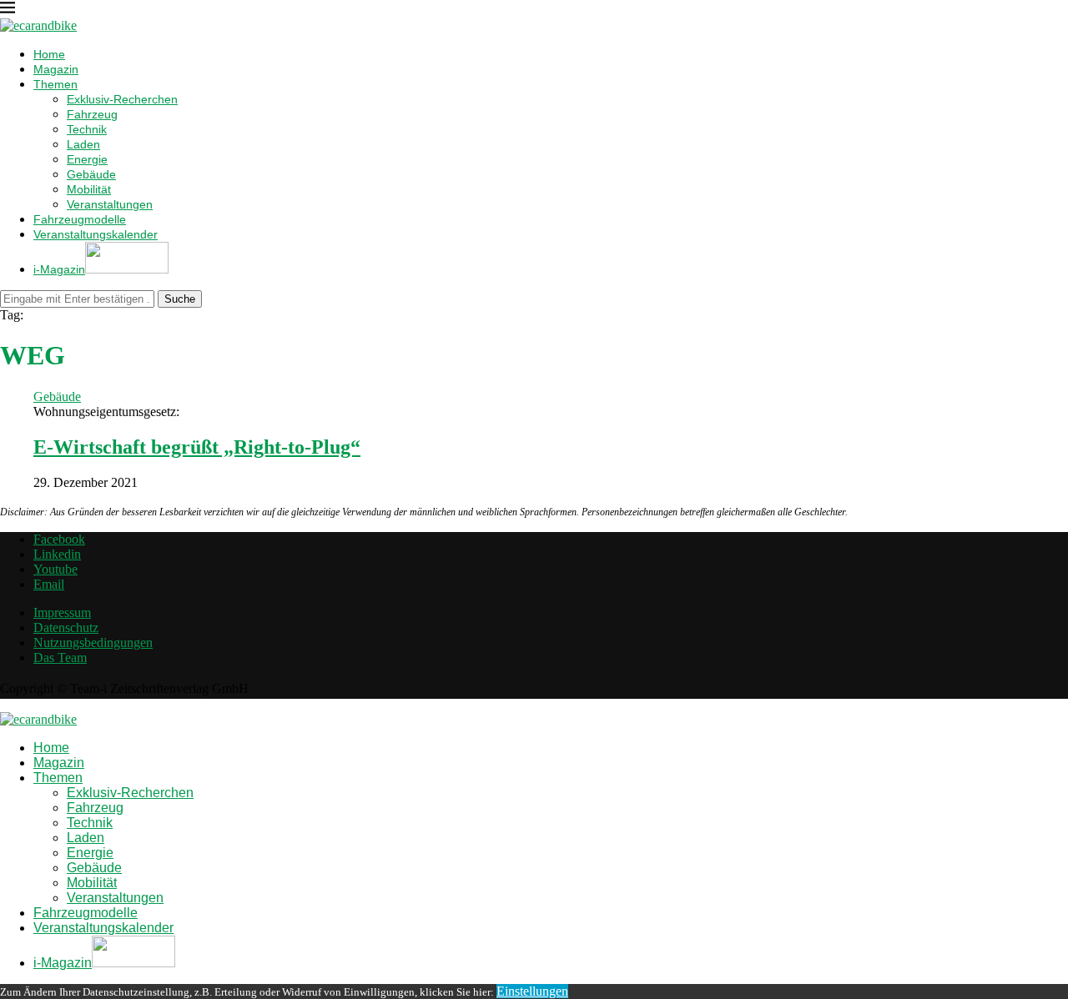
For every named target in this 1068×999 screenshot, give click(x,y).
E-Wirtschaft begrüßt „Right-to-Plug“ (196, 447)
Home (49, 54)
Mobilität (89, 189)
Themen (55, 84)
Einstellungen (532, 991)
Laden (83, 144)
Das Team (60, 657)
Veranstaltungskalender (95, 234)
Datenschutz (65, 627)
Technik (87, 129)
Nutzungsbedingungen (93, 642)
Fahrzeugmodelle (79, 219)
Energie (87, 159)
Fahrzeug (92, 114)
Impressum (62, 612)
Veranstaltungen (110, 204)
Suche (179, 299)
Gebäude (91, 174)
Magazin (55, 69)
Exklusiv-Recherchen (122, 99)
